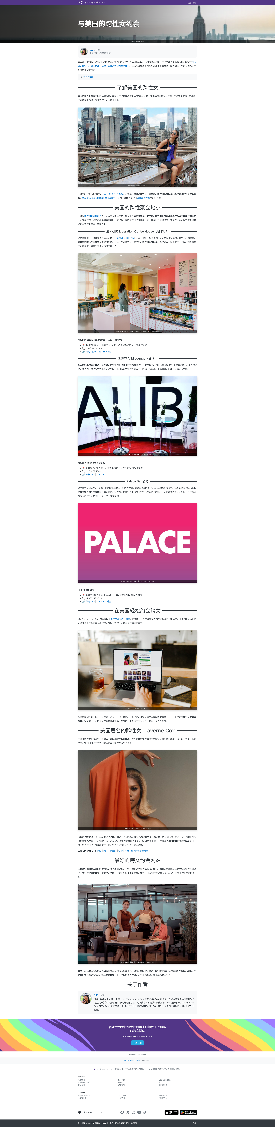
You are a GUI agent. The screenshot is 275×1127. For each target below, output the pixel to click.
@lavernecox (146, 828)
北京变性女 (122, 1095)
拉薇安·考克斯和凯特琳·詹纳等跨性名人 (101, 198)
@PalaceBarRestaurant (146, 581)
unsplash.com (139, 41)
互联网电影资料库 (139, 851)
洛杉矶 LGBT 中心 (125, 238)
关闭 (194, 1123)
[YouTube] (139, 1113)
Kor (92, 50)
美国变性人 (163, 1095)
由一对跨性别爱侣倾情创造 (155, 1069)
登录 (194, 3)
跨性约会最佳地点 (93, 216)
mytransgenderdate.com (145, 962)
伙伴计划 (121, 1080)
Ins (99, 351)
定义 (160, 1082)
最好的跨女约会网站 (120, 619)
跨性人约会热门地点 (132, 1060)
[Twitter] (128, 1113)
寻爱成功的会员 (165, 1080)
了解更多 (134, 1123)
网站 (88, 351)
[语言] (79, 1112)
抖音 (109, 601)
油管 (120, 851)
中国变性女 (82, 1098)
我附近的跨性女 (84, 1095)
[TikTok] (145, 1113)
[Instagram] (133, 1113)
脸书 (94, 351)
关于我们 (81, 1080)
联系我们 (81, 1085)
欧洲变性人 (163, 1098)
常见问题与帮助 (84, 1082)
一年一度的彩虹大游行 (112, 194)
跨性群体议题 (143, 198)
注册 (189, 3)
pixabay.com (142, 185)
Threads (107, 351)
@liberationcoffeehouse (150, 331)
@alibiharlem (146, 454)
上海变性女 (122, 1098)
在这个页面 (88, 77)
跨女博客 (121, 1085)
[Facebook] (122, 1113)
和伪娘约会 (163, 1085)
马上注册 (137, 1043)
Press (120, 1082)
